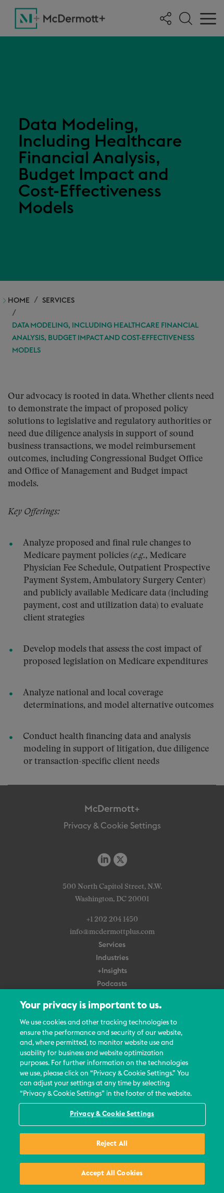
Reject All (112, 1143)
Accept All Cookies (112, 1173)
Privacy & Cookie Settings (112, 1114)
